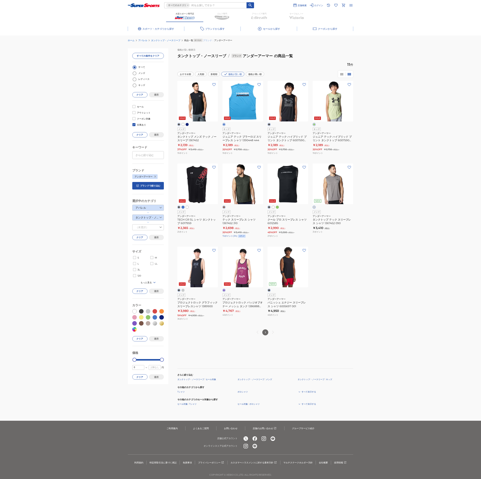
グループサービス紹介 (303, 428)
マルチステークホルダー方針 (298, 462)
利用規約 (138, 462)
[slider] (134, 360)
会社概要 (323, 462)
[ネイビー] (187, 124)
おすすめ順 (185, 74)
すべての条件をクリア (148, 55)
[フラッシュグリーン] (277, 207)
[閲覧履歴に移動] (328, 5)
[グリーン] (314, 124)
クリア (139, 94)
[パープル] (223, 290)
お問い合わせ (230, 428)
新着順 (214, 74)
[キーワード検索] (250, 5)
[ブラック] (178, 124)
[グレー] (314, 207)
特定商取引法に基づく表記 (163, 462)
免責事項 (187, 462)
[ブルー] (223, 124)
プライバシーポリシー (209, 462)
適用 (156, 94)
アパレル (142, 40)
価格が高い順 (255, 74)
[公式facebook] (255, 438)
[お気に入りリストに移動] (336, 5)
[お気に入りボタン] (214, 84)
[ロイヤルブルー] (183, 207)
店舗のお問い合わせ (263, 428)
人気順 (200, 74)
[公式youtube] (273, 438)
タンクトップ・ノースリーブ (165, 40)
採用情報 (338, 462)
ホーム (131, 40)
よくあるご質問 (201, 428)
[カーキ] (223, 207)
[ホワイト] (183, 124)
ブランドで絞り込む (150, 185)
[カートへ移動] (343, 5)
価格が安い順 (235, 74)
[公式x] (246, 438)
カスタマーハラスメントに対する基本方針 (252, 462)
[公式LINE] (255, 446)
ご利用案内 (172, 428)
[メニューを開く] (351, 5)
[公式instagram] (264, 438)
